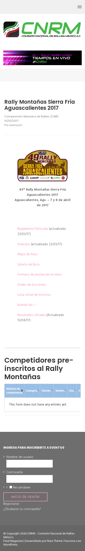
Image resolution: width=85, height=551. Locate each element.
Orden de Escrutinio (31, 284)
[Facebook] (40, 7)
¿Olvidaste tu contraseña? (22, 509)
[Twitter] (48, 7)
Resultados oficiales (31, 315)
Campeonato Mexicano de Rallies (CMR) (31, 116)
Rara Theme (55, 541)
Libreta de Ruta (28, 264)
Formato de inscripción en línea (39, 274)
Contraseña (14, 472)
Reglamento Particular (32, 229)
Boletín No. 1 (26, 305)
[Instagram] (56, 7)
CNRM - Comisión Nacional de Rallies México (39, 535)
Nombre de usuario (19, 457)
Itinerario (23, 244)
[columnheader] (14, 390)
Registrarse (11, 504)
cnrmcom (15, 125)
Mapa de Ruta (27, 254)
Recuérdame (21, 487)
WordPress (10, 544)
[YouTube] (64, 7)
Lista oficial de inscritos (34, 294)
